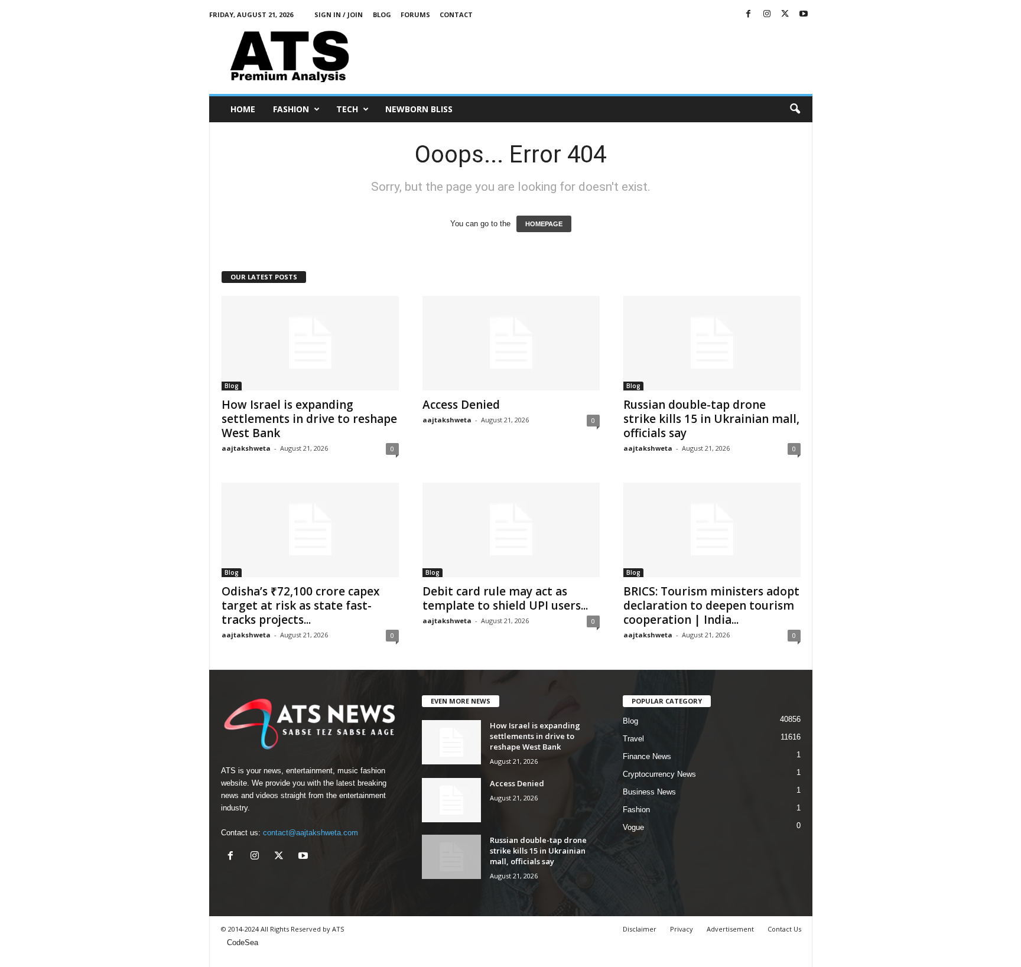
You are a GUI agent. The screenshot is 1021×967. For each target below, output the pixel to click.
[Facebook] (749, 14)
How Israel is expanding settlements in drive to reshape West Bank (309, 419)
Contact (456, 14)
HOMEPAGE (543, 223)
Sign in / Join (338, 14)
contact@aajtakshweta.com (310, 832)
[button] (795, 109)
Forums (415, 14)
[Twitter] (785, 14)
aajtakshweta (246, 448)
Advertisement (730, 928)
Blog (382, 14)
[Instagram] (767, 14)
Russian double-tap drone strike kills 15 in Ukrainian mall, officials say (711, 419)
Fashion (291, 109)
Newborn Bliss (419, 109)
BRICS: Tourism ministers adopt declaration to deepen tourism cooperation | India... (711, 605)
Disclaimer (639, 928)
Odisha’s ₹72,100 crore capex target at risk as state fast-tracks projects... (300, 605)
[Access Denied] (511, 343)
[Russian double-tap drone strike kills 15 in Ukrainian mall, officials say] (712, 343)
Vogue (633, 827)
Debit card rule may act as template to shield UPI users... (505, 598)
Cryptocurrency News (659, 774)
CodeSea (242, 942)
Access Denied (461, 404)
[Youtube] (803, 14)
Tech (347, 109)
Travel (633, 738)
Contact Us (784, 928)
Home (242, 109)
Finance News (647, 756)
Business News (649, 791)
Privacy (681, 928)
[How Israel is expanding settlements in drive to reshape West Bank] (310, 343)
